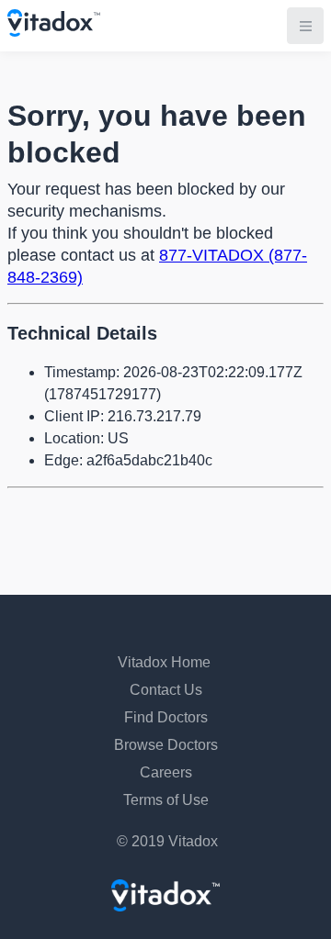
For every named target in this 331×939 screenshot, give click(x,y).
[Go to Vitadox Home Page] (53, 31)
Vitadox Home (164, 662)
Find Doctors (166, 717)
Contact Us (166, 690)
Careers (166, 772)
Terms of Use (166, 800)
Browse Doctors (166, 745)
